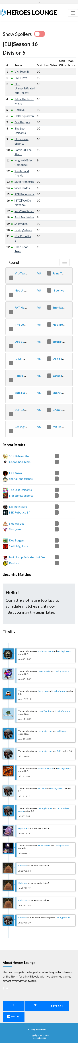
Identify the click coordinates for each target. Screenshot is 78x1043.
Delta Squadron (24, 116)
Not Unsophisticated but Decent (25, 88)
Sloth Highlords (24, 181)
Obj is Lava (43, 691)
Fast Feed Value (24, 217)
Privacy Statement (37, 1029)
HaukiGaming (44, 711)
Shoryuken (21, 223)
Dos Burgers (22, 122)
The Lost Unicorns (27, 324)
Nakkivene (62, 731)
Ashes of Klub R (45, 768)
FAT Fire (42, 788)
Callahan (22, 865)
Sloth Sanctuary (45, 651)
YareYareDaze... (24, 211)
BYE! (59, 751)
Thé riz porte (44, 845)
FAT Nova (21, 77)
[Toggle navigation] (73, 13)
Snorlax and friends (21, 478)
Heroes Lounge (31, 12)
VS (39, 273)
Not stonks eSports (21, 495)
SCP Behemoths (24, 194)
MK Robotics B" (63, 426)
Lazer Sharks (44, 671)
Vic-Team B (22, 71)
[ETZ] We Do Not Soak (30, 358)
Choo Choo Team (64, 409)
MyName (22, 828)
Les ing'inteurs (23, 230)
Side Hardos (22, 188)
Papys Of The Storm (28, 375)
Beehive (19, 109)
